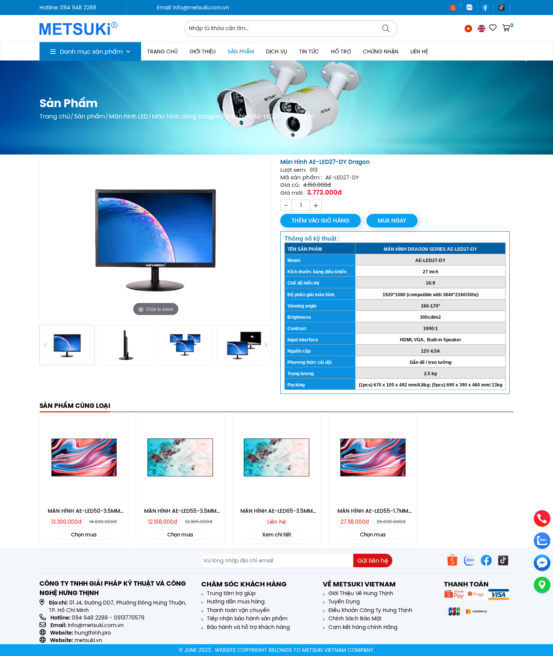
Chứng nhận (380, 51)
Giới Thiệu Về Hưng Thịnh (360, 593)
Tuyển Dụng (343, 601)
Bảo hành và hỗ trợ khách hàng (247, 627)
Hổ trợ (341, 51)
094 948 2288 (90, 617)
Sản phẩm (241, 51)
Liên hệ (419, 51)
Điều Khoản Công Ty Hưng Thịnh (369, 610)
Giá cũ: (290, 185)
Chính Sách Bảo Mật (354, 618)
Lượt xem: (293, 170)
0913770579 (129, 617)
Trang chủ (162, 51)
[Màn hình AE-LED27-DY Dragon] (67, 345)
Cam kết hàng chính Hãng (362, 627)
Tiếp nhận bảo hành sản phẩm (246, 618)
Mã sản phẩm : (301, 177)
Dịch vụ (276, 51)
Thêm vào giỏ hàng (320, 220)
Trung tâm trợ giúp (230, 593)
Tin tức (309, 51)
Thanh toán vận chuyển (237, 610)
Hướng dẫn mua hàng (234, 601)
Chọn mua (84, 534)
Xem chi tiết (276, 534)
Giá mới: (292, 193)
